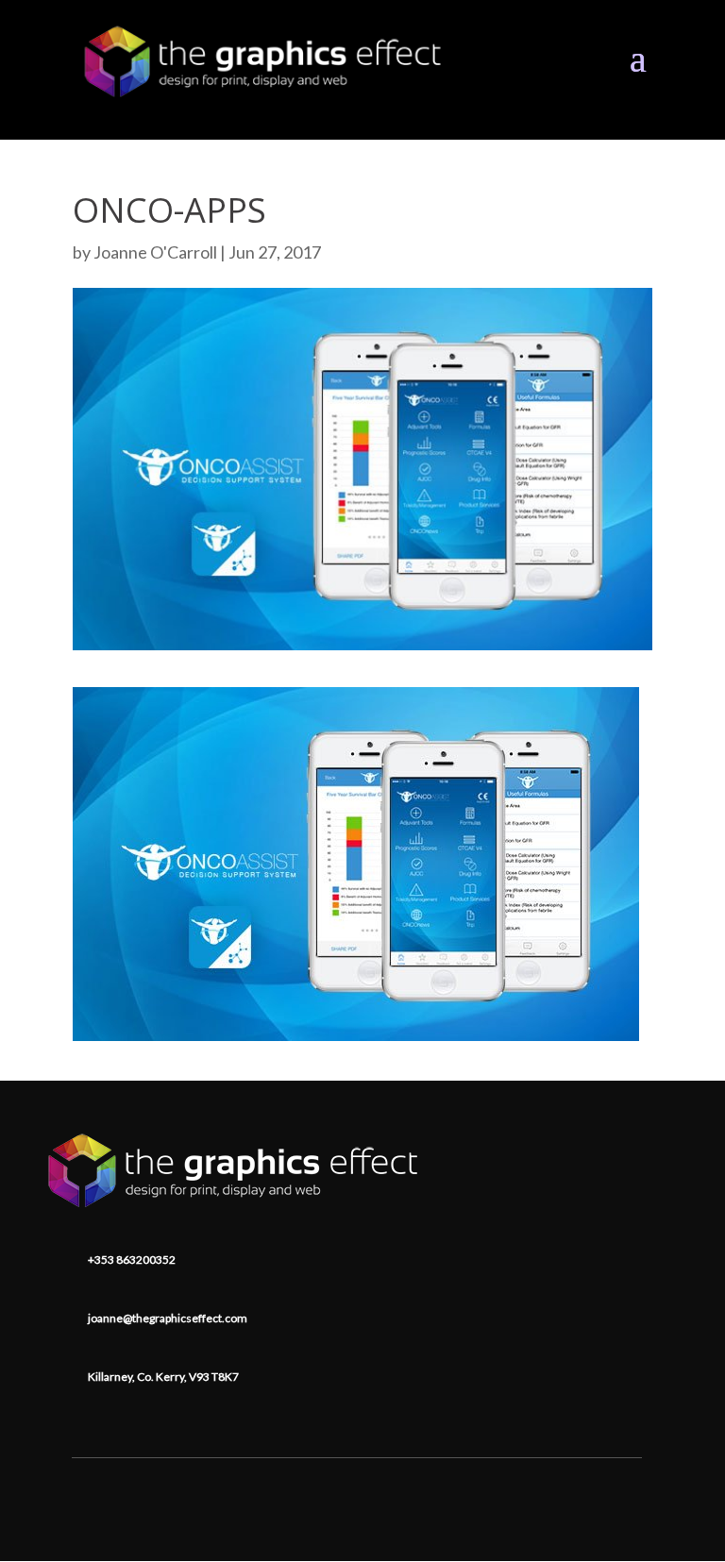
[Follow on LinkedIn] (357, 1484)
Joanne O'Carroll (155, 252)
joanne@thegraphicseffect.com (167, 1318)
